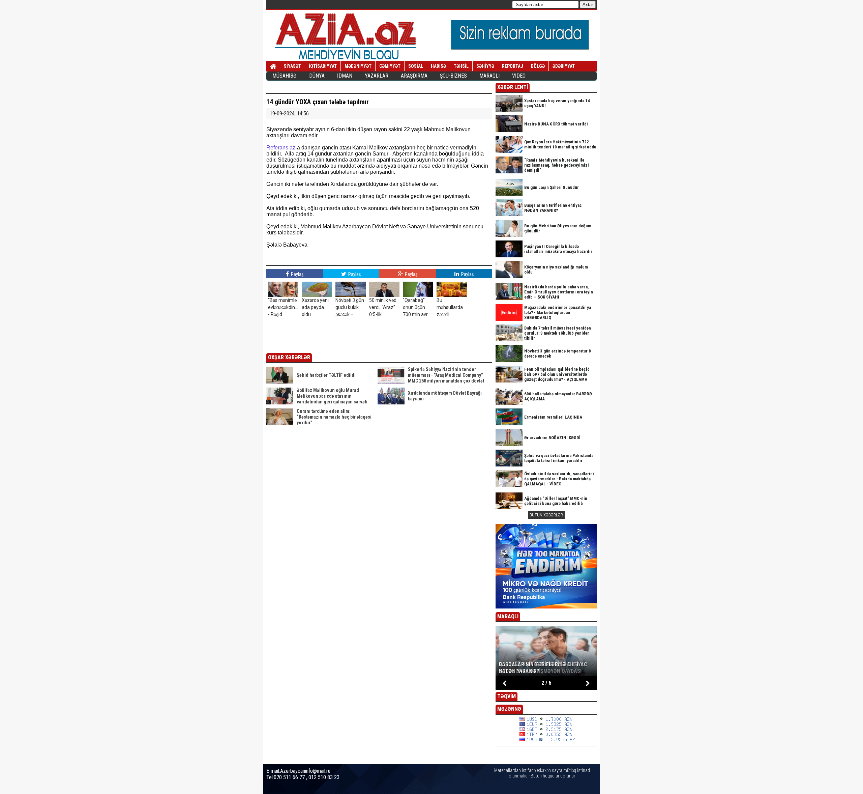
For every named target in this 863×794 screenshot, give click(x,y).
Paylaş (296, 274)
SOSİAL (415, 66)
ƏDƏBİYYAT (564, 66)
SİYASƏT (292, 66)
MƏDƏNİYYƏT (358, 66)
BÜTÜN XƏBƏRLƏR (546, 514)
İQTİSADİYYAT (323, 66)
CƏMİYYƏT (389, 66)
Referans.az (280, 147)
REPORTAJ (512, 66)
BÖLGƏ (538, 66)
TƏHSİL (461, 66)
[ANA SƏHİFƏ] (273, 66)
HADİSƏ (438, 66)
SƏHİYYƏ (485, 66)
